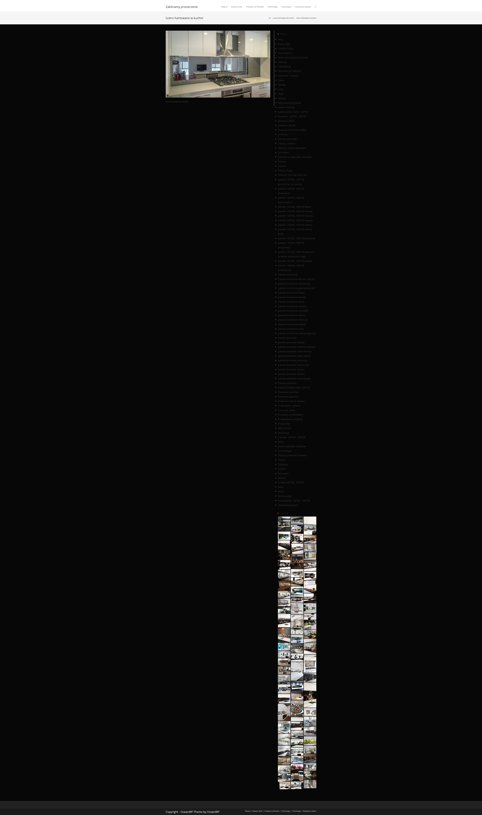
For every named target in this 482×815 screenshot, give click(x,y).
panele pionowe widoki (291, 374)
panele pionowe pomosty (292, 360)
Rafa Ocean (284, 428)
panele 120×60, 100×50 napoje (295, 220)
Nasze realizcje (286, 107)
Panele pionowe (287, 338)
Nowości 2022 (286, 121)
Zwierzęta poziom (288, 505)
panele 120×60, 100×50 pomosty (296, 238)
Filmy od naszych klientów (293, 57)
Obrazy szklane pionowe (292, 148)
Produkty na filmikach (290, 414)
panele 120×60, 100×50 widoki (295, 261)
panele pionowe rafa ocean (293, 365)
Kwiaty (282, 84)
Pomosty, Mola (286, 410)
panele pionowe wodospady (294, 378)
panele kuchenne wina (291, 328)
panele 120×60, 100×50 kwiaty (295, 211)
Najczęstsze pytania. (289, 102)
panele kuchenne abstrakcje (294, 283)
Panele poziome (287, 383)
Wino (281, 491)
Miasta (282, 98)
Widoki (282, 478)
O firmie (282, 134)
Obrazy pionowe (287, 139)
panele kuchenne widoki (292, 324)
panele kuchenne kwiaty (292, 297)
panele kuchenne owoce (292, 315)
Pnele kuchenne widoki (291, 401)
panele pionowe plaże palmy (294, 356)
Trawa (281, 460)
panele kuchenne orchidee (293, 310)
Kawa (281, 80)
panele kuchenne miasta (292, 306)
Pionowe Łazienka (288, 392)
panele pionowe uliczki (291, 369)
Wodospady (285, 496)
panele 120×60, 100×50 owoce (295, 225)
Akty (280, 39)
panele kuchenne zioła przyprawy (297, 333)
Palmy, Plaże (285, 170)
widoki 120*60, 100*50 (291, 482)
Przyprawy (284, 423)
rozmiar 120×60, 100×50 (291, 437)
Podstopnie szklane (289, 405)
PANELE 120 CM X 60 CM (292, 175)
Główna (282, 62)
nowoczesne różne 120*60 (293, 112)
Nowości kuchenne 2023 (292, 130)
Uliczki (281, 469)
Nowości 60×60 (286, 125)
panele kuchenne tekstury (293, 319)
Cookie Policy (285, 48)
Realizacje (283, 432)
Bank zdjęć (284, 44)
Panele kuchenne (288, 274)
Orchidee (283, 152)
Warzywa (283, 473)
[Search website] (315, 6)
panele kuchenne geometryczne (296, 288)
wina (280, 487)
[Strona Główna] (269, 18)
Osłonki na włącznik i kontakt (295, 157)
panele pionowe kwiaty (291, 342)
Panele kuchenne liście (291, 301)
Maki (281, 93)
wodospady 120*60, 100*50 (294, 500)
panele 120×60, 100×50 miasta (295, 215)
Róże (280, 441)
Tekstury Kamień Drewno (292, 455)
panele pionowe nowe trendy (295, 351)
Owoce (282, 161)
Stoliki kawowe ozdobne (292, 446)
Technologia (285, 451)
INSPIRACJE (284, 66)
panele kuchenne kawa (291, 292)
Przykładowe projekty (290, 419)
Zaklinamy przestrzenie (182, 7)
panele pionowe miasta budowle (297, 347)
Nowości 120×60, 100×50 (292, 116)
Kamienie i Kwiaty (288, 75)
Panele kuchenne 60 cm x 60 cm (296, 279)
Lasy (280, 89)
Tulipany (283, 464)
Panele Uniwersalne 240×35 (294, 387)
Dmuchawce (285, 53)
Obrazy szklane (286, 143)
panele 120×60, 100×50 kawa (294, 206)
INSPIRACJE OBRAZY (289, 71)
